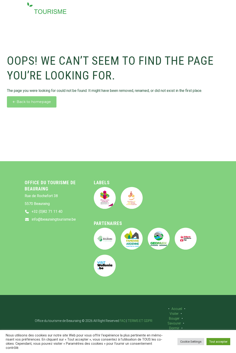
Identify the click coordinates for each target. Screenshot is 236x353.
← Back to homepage (31, 102)
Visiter (174, 313)
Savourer (174, 323)
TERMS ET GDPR (140, 321)
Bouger (174, 318)
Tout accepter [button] (218, 341)
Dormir (174, 328)
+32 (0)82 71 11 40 (47, 211)
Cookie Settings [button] (190, 341)
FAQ (123, 321)
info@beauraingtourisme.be (54, 219)
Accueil (176, 309)
